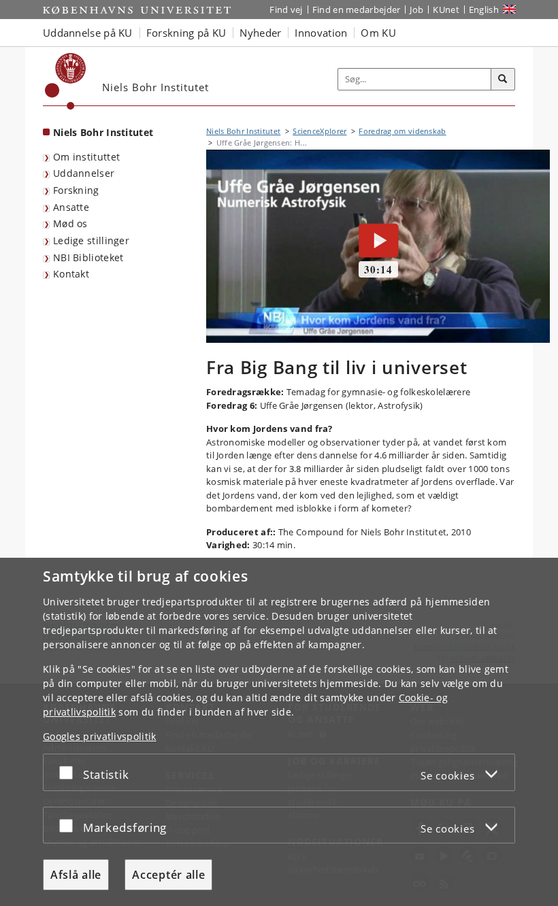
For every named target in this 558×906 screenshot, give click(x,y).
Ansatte (71, 207)
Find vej (285, 9)
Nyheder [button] (260, 32)
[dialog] (279, 732)
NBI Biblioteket (88, 257)
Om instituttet (86, 156)
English (484, 9)
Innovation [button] (321, 32)
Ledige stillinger (91, 240)
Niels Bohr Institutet (103, 132)
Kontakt (71, 273)
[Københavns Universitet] (65, 81)
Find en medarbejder (356, 9)
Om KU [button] (378, 32)
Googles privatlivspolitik (100, 736)
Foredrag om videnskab (402, 131)
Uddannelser (83, 173)
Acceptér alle (168, 874)
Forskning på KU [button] (186, 32)
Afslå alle (75, 874)
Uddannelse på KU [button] (88, 32)
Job (416, 9)
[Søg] (503, 79)
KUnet (446, 9)
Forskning (76, 190)
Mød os (70, 223)
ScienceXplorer (319, 131)
